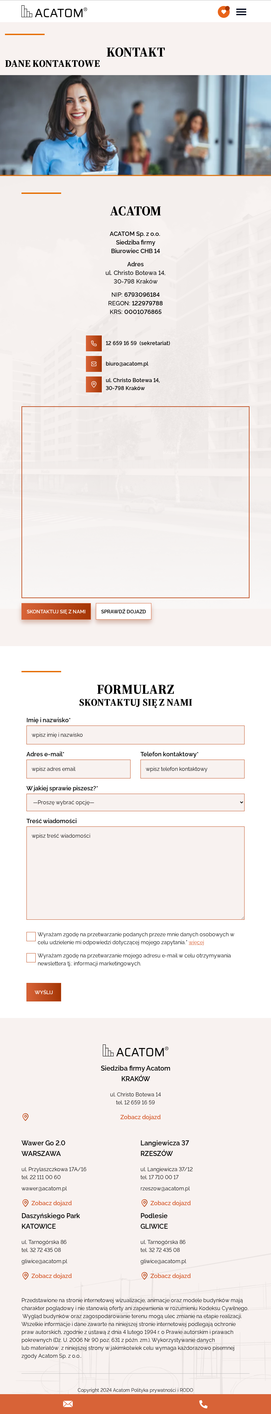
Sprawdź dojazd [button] (123, 612)
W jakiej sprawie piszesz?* (62, 788)
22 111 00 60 (45, 1177)
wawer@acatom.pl (44, 1188)
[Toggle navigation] (241, 11)
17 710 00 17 (163, 1177)
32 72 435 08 (45, 1250)
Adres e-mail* (45, 754)
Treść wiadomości (51, 820)
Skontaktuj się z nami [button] (56, 612)
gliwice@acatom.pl (44, 1261)
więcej (196, 942)
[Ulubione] (224, 12)
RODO (186, 1390)
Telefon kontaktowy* (169, 754)
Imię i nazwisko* (48, 720)
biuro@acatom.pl (127, 364)
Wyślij (44, 992)
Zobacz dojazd (140, 1117)
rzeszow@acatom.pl (165, 1188)
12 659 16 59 (121, 343)
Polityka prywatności (153, 1390)
